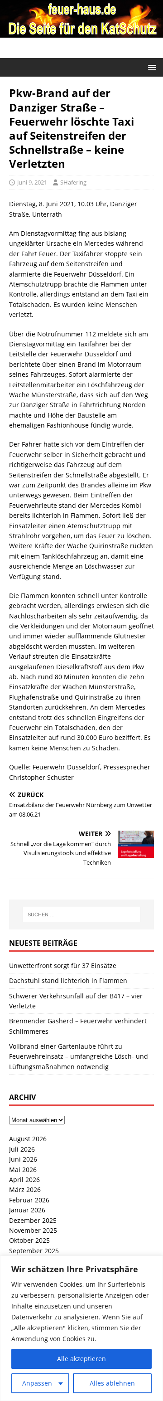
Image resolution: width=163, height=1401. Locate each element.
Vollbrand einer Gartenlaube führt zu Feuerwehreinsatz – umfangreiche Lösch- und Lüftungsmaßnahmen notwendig (78, 1056)
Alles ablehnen (112, 1383)
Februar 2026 (29, 1200)
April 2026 (24, 1179)
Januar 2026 (27, 1210)
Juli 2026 (22, 1149)
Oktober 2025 (29, 1240)
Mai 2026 (23, 1169)
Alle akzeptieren (81, 1358)
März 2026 (25, 1189)
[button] (150, 66)
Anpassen (37, 1383)
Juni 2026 (23, 1159)
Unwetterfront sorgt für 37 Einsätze (62, 965)
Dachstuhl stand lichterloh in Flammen (68, 980)
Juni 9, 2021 (32, 182)
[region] (81, 1328)
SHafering (73, 182)
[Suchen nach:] (81, 914)
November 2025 (33, 1230)
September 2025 (34, 1250)
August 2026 (28, 1138)
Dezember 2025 (33, 1220)
